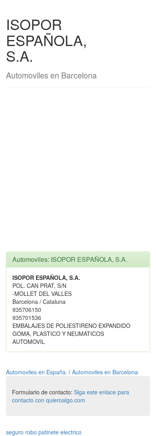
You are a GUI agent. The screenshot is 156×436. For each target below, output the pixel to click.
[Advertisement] (78, 173)
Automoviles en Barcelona (105, 372)
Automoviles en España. (37, 372)
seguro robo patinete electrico (44, 432)
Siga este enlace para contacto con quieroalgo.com (70, 396)
